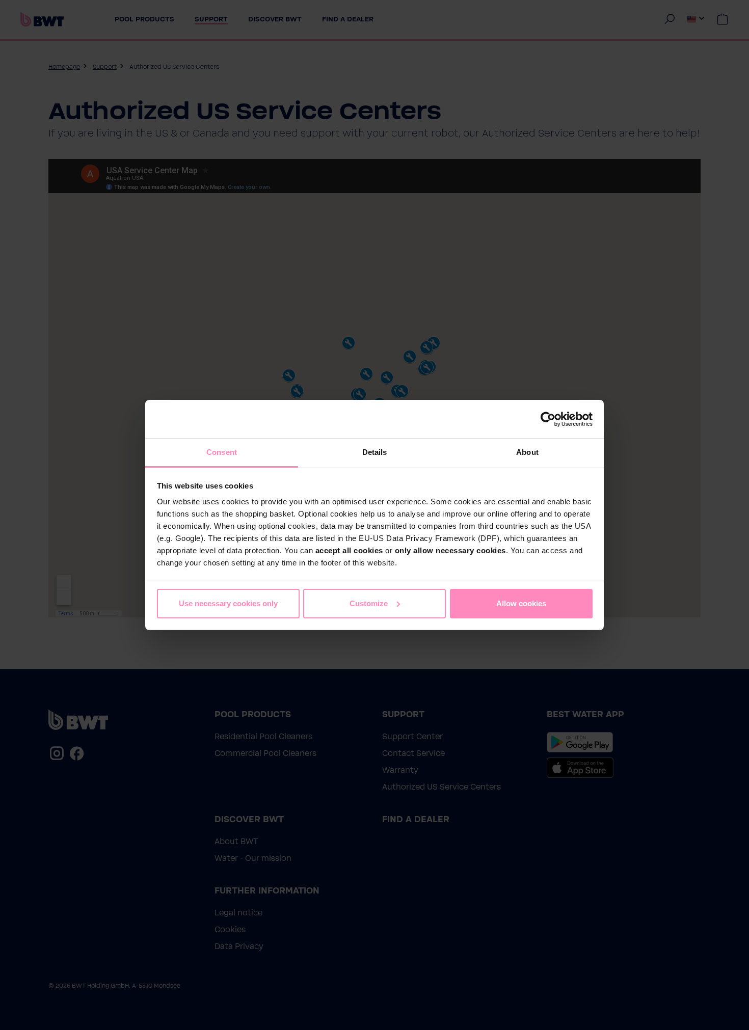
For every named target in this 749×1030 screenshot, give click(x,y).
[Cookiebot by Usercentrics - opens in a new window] (548, 419)
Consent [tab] (221, 452)
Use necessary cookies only (228, 603)
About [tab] (527, 452)
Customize (369, 603)
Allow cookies (521, 603)
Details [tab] (374, 452)
